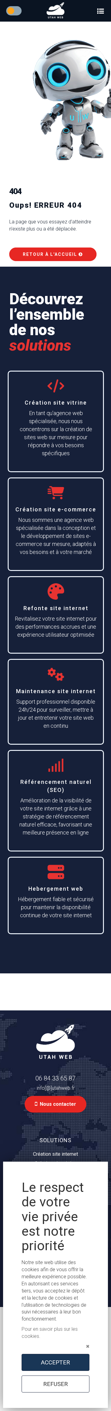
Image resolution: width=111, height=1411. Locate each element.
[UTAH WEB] (55, 10)
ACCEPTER (55, 1362)
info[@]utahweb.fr (56, 1088)
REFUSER (55, 1384)
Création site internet (55, 1154)
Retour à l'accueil (51, 254)
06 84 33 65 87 (55, 1078)
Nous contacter (56, 1104)
